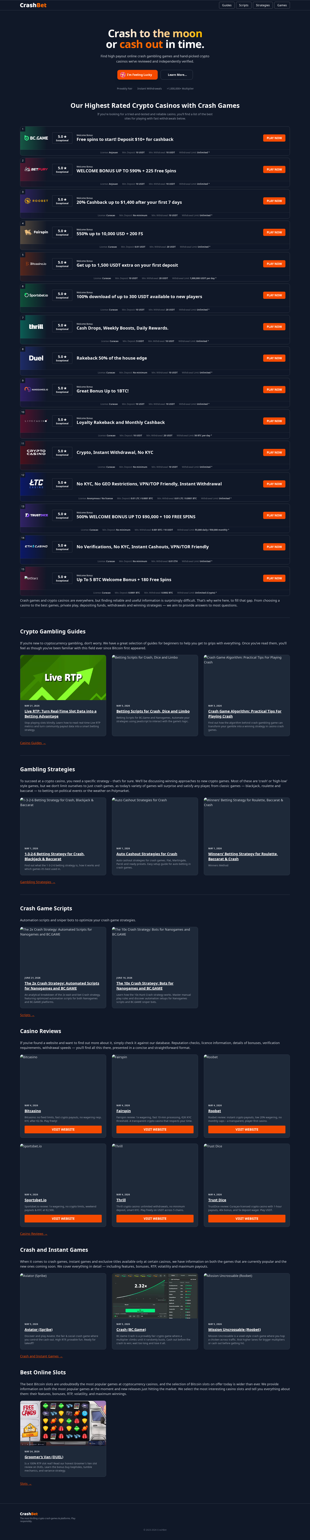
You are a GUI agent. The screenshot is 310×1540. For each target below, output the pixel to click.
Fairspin (123, 1110)
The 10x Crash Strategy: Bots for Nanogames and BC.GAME (144, 986)
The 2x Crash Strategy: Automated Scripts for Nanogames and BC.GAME (62, 986)
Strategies (263, 5)
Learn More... (177, 75)
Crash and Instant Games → (41, 1356)
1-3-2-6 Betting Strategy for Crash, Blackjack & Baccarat (55, 856)
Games (282, 5)
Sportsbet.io (35, 1199)
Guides (227, 5)
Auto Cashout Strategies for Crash (146, 853)
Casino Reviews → (34, 1233)
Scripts (243, 5)
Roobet (214, 1110)
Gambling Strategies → (37, 882)
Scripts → (27, 1015)
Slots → (26, 1483)
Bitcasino (33, 1110)
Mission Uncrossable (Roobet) (234, 1329)
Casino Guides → (33, 743)
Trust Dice (217, 1199)
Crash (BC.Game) (131, 1329)
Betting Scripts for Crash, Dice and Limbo (153, 711)
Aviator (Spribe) (39, 1329)
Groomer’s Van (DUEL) (44, 1456)
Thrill (121, 1199)
